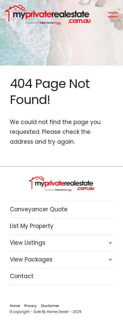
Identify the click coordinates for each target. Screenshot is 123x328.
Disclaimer (50, 305)
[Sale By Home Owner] (48, 14)
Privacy (30, 305)
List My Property (31, 226)
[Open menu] (113, 14)
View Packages (31, 259)
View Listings (27, 243)
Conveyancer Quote (39, 209)
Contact (21, 276)
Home (15, 305)
